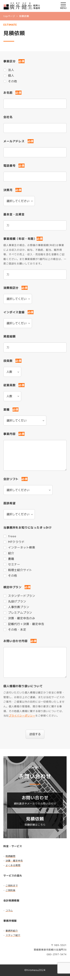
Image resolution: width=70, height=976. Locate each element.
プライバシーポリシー (22, 715)
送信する (35, 734)
